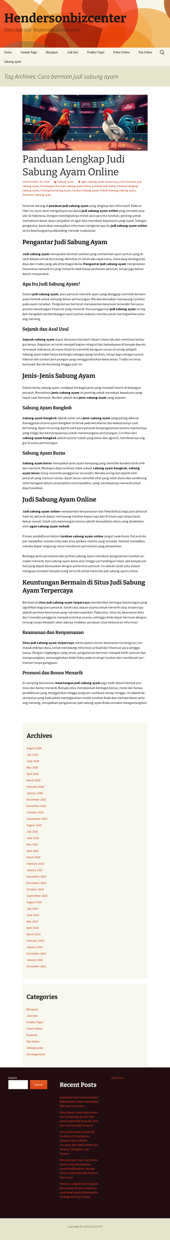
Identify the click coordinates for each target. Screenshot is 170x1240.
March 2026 (33, 780)
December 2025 (36, 799)
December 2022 (36, 966)
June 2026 (33, 761)
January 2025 (35, 870)
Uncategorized (36, 1054)
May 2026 (32, 767)
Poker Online (121, 52)
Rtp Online (145, 52)
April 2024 (33, 928)
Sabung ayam (12, 62)
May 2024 (32, 921)
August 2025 (34, 825)
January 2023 (35, 960)
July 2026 (32, 754)
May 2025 (32, 844)
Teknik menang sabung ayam (117, 190)
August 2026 (34, 748)
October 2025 (35, 812)
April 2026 (33, 774)
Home (8, 52)
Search (12, 1078)
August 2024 (34, 902)
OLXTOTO (97, 1226)
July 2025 (32, 831)
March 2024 (33, 934)
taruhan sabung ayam (85, 190)
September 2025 (37, 819)
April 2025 (33, 851)
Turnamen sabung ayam (36, 195)
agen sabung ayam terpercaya (100, 182)
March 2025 (33, 857)
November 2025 (36, 806)
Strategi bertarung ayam (55, 190)
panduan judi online (104, 186)
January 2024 (35, 947)
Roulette (32, 1035)
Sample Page (29, 52)
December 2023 (36, 953)
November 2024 (36, 883)
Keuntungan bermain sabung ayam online (65, 186)
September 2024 (37, 896)
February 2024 (35, 940)
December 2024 (36, 876)
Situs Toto (117, 1078)
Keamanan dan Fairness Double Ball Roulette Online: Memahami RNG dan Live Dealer (79, 1101)
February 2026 (35, 787)
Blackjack (52, 52)
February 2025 (35, 863)
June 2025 (33, 838)
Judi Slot (72, 52)
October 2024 (35, 889)
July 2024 (32, 908)
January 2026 (35, 793)
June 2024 (33, 915)
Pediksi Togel (95, 52)
